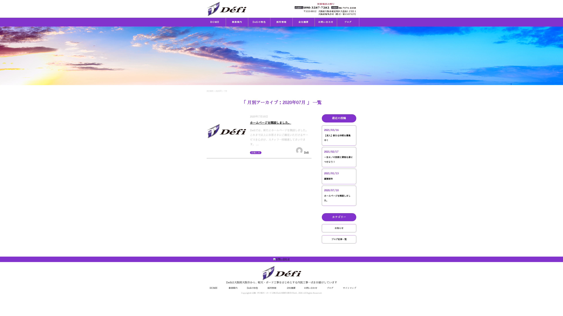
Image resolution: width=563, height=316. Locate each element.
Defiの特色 (259, 22)
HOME (214, 22)
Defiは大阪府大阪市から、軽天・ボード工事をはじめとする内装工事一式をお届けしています (281, 282)
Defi (306, 152)
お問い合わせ (326, 22)
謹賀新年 (328, 179)
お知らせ (255, 153)
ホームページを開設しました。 (270, 122)
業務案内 (237, 22)
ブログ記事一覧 (339, 239)
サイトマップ (349, 288)
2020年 (219, 91)
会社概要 (304, 22)
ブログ (348, 22)
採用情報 (281, 22)
